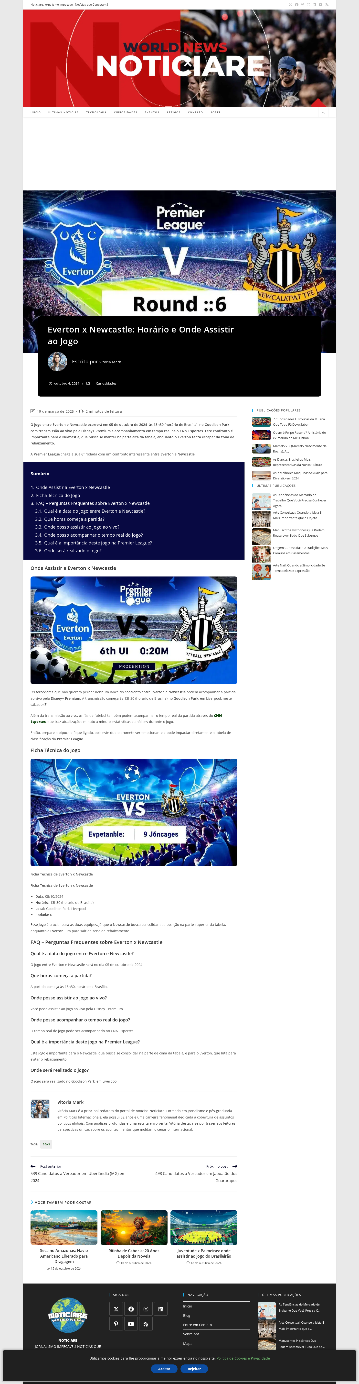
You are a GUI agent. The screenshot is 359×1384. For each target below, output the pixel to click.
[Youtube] (131, 1323)
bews (46, 1144)
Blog (186, 1315)
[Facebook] (131, 1309)
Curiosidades (106, 383)
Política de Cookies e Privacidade (243, 1358)
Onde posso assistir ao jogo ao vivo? (77, 527)
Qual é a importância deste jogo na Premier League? (93, 543)
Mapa (187, 1343)
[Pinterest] (116, 1323)
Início (187, 1306)
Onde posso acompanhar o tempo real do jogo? (89, 535)
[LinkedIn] (161, 1309)
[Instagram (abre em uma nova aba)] (308, 4)
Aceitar (164, 1368)
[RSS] (146, 1323)
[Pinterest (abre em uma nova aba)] (303, 4)
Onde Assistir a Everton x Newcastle (70, 487)
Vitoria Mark (110, 362)
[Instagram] (146, 1309)
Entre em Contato (197, 1324)
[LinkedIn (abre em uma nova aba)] (314, 4)
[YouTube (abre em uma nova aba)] (320, 4)
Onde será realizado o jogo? (68, 551)
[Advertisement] (179, 154)
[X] (116, 1309)
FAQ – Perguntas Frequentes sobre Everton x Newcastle (90, 503)
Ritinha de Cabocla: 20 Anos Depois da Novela (133, 1253)
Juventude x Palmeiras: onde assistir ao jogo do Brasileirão (204, 1253)
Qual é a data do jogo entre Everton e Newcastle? (90, 511)
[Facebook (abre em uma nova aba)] (297, 4)
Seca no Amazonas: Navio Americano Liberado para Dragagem (64, 1256)
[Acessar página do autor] (40, 1109)
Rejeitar (194, 1368)
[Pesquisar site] (323, 112)
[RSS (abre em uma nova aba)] (326, 4)
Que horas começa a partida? (70, 519)
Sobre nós (191, 1334)
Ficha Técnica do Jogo (55, 495)
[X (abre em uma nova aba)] (290, 4)
